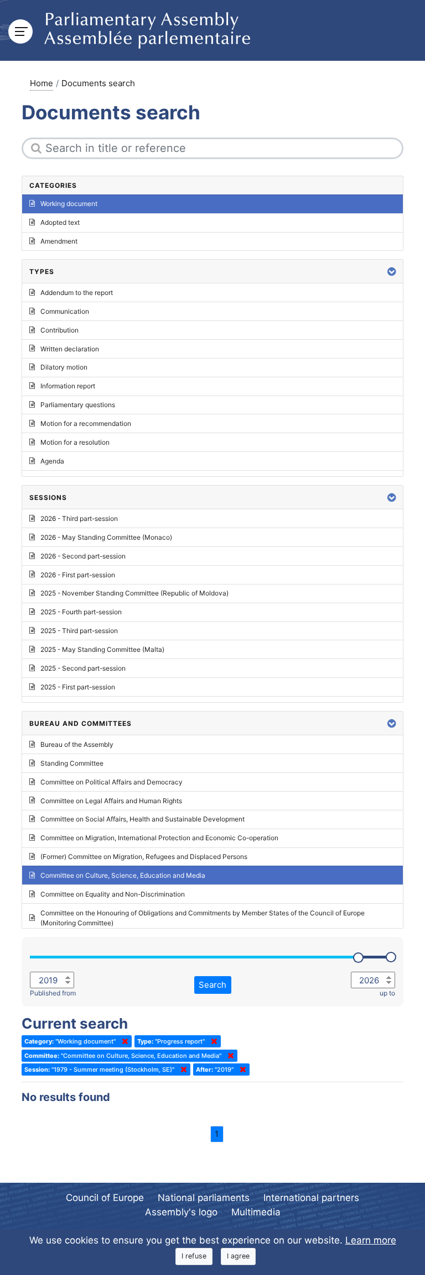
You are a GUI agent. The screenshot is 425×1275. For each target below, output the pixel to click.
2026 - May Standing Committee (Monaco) (106, 537)
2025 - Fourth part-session (81, 612)
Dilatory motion (63, 367)
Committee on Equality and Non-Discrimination (112, 894)
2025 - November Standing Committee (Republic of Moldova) (134, 593)
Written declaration (69, 349)
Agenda (52, 461)
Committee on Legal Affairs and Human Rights (111, 801)
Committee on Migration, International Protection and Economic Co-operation (159, 838)
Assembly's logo (181, 1212)
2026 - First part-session (77, 575)
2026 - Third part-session (79, 518)
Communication (64, 311)
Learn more (370, 1240)
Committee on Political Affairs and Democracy (111, 782)
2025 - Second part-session (83, 668)
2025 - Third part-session (79, 630)
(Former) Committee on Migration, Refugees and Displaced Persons (143, 856)
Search (212, 984)
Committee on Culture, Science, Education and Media (122, 875)
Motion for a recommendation (85, 423)
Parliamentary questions (77, 405)
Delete (122, 1041)
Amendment (58, 241)
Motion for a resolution (75, 442)
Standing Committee (71, 763)
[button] (391, 271)
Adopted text (60, 222)
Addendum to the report (76, 292)
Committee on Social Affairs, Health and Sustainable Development (142, 819)
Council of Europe (105, 1197)
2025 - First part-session (77, 687)
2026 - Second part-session (83, 556)
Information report (67, 386)
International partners (311, 1197)
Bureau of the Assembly (76, 744)
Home (41, 83)
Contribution (59, 330)
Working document (68, 203)
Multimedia (256, 1212)
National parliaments (204, 1197)
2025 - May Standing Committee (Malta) (102, 649)
